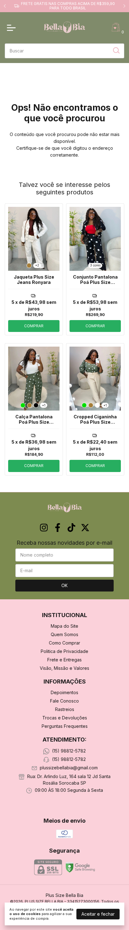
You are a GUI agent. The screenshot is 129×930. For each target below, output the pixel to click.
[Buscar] (116, 50)
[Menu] (12, 28)
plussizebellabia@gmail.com (69, 768)
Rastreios (64, 709)
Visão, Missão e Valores (64, 668)
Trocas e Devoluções (64, 717)
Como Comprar (64, 642)
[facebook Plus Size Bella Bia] (57, 527)
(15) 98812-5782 (69, 750)
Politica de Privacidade (64, 651)
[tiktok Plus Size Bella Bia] (71, 527)
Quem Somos (64, 634)
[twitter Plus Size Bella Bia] (85, 527)
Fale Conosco (64, 701)
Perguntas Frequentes (65, 726)
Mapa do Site (64, 626)
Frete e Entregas (64, 659)
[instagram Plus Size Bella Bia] (44, 527)
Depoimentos (64, 692)
